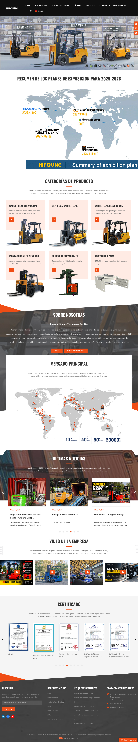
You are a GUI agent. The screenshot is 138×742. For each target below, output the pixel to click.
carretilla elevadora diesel (83, 694)
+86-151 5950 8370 (117, 704)
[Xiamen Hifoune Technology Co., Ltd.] (12, 8)
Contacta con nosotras (113, 5)
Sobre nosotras (60, 5)
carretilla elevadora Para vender (85, 706)
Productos (41, 5)
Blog (49, 706)
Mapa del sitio (52, 710)
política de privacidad (55, 719)
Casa (28, 5)
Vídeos (77, 5)
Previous (3, 492)
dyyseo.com (107, 735)
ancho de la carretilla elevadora (86, 710)
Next (135, 491)
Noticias (90, 5)
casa (49, 694)
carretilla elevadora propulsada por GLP (87, 698)
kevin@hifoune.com (117, 707)
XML (49, 715)
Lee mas (56, 351)
